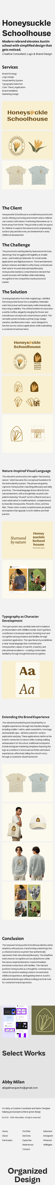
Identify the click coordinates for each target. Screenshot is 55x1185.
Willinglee (47, 1144)
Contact (26, 1149)
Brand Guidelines (10, 90)
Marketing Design (10, 94)
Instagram (48, 1135)
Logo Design (8, 77)
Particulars (7, 1140)
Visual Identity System (12, 80)
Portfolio (26, 1131)
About (5, 1135)
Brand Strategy (9, 73)
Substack (47, 1131)
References (27, 1144)
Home (5, 1131)
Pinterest (47, 1140)
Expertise (27, 1140)
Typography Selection (12, 84)
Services (26, 1135)
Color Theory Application (13, 87)
